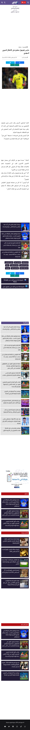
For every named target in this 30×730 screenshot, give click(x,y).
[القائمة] (28, 3)
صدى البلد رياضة (24, 268)
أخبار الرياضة (25, 262)
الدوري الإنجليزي (9, 262)
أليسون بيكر (17, 262)
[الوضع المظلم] (5, 3)
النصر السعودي (14, 265)
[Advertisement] (15, 30)
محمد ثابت (24, 57)
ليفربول (7, 268)
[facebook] (19, 62)
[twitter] (10, 62)
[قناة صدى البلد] (15, 2)
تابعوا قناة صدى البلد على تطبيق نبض (14, 286)
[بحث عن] (2, 3)
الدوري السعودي (24, 265)
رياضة (20, 47)
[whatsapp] (14, 65)
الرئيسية (24, 47)
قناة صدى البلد (15, 268)
